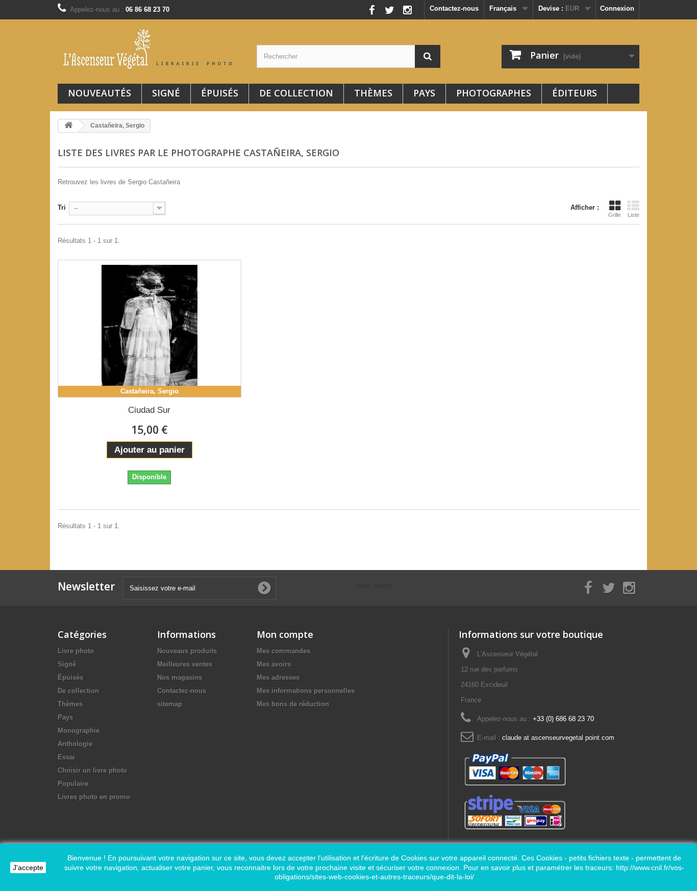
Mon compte (285, 634)
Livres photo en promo (94, 797)
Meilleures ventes (184, 664)
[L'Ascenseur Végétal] (149, 49)
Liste (633, 215)
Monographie (78, 730)
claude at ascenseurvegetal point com (558, 737)
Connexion (617, 8)
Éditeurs (574, 93)
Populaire (73, 783)
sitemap (169, 704)
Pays (424, 93)
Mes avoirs (274, 664)
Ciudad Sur (149, 410)
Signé (166, 93)
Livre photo (76, 651)
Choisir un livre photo (92, 770)
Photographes (493, 93)
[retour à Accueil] (68, 125)
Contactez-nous (454, 8)
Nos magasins (179, 677)
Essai (66, 757)
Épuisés (219, 93)
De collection (296, 93)
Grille (614, 215)
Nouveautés (99, 93)
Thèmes (373, 93)
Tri (62, 207)
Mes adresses (278, 677)
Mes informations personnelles (306, 691)
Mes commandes (283, 651)
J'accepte (28, 867)
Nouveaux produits (187, 651)
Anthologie (75, 744)
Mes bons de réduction (293, 704)
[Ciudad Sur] (149, 328)
